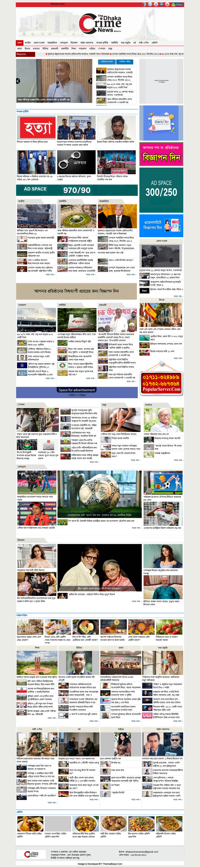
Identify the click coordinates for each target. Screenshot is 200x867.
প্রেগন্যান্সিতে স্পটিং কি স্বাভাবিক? (42, 795)
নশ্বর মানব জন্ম (117, 770)
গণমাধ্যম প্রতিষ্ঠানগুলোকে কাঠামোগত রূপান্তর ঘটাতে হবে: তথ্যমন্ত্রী (77, 687)
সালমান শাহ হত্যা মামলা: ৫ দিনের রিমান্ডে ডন (162, 758)
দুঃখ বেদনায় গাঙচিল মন (110, 758)
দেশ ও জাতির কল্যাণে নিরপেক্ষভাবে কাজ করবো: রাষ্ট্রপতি (33, 263)
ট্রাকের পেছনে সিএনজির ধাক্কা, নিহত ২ (166, 289)
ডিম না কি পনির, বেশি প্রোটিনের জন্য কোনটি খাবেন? (85, 639)
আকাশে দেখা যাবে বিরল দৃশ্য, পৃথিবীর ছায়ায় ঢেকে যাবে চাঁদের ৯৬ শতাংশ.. (161, 702)
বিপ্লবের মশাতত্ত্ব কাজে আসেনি (167, 438)
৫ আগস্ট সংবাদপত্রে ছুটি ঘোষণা (83, 714)
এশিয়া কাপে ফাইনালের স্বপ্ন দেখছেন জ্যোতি (36, 527)
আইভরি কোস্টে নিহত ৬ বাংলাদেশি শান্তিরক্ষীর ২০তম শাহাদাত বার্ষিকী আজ (35, 374)
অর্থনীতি (114, 42)
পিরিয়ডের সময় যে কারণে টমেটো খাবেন (167, 639)
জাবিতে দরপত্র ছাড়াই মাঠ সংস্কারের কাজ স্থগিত (37, 677)
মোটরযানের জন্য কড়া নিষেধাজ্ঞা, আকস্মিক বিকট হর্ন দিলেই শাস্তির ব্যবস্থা (78, 436)
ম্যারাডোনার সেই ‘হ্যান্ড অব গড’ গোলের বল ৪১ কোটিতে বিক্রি (99, 515)
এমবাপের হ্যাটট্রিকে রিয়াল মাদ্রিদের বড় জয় (162, 528)
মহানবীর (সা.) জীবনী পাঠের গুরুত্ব (84, 762)
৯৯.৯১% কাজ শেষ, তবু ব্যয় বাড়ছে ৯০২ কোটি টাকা (154, 54)
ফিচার (27, 48)
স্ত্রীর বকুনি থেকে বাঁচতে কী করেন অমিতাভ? (99, 588)
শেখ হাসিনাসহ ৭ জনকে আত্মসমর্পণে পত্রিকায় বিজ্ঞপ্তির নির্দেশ (160, 781)
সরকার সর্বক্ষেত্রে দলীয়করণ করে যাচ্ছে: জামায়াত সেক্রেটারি (46, 99)
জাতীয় (28, 42)
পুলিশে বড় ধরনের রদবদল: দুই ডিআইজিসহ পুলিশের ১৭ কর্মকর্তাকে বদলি (35, 367)
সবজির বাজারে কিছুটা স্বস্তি (79, 341)
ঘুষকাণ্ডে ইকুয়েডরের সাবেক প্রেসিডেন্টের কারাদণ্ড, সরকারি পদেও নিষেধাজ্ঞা (50, 54)
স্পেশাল (101, 48)
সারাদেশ (82, 48)
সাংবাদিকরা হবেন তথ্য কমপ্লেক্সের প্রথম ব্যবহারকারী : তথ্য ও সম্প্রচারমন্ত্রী (78, 695)
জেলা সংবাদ (39, 42)
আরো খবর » (50, 274)
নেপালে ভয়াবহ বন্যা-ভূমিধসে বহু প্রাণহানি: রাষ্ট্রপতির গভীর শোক (35, 271)
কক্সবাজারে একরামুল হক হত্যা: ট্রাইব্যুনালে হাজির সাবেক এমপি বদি (161, 796)
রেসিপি (155, 42)
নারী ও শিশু (144, 42)
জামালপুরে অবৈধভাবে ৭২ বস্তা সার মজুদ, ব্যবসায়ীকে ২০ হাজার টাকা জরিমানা (160, 277)
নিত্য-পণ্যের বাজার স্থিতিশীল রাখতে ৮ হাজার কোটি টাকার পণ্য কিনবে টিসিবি (75, 367)
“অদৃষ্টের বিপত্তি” (118, 792)
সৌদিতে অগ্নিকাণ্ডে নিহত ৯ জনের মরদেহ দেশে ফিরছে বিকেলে (34, 352)
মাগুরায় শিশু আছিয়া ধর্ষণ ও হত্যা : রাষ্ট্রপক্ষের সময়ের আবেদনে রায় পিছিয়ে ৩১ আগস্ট (162, 788)
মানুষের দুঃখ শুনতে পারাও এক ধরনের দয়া (76, 758)
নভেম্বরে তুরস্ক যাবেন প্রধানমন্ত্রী (41, 237)
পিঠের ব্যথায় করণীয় (120, 438)
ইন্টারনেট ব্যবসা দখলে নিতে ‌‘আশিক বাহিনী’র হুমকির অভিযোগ (115, 348)
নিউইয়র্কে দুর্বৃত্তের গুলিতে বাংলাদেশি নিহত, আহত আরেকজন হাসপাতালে (120, 687)
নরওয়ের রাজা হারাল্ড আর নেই (110, 252)
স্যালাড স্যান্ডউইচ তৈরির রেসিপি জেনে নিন (55, 835)
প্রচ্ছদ (19, 42)
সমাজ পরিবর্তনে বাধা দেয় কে (156, 434)
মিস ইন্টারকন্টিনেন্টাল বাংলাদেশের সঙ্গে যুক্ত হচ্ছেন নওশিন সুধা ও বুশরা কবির (36, 600)
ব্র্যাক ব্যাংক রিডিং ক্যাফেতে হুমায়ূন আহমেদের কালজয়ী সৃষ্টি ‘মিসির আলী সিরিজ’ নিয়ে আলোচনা (120, 781)
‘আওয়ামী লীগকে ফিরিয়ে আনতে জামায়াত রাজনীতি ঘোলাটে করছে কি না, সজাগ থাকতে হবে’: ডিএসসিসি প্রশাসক (116, 337)
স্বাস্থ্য (110, 48)
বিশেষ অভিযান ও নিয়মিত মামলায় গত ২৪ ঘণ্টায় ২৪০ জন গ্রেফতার (35, 178)
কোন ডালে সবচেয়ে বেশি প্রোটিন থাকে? (138, 639)
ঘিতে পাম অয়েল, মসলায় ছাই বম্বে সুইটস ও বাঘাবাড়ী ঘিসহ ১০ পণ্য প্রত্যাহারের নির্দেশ (75, 352)
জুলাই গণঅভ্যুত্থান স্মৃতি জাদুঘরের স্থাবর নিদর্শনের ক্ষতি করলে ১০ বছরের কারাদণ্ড (78, 413)
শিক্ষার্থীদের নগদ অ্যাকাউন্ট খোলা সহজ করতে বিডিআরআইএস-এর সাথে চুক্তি (74, 359)
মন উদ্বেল (115, 785)
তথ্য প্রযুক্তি (125, 42)
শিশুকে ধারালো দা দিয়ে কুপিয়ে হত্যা (32, 141)
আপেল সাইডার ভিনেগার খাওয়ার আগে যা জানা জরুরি (112, 639)
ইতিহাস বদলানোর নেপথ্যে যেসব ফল (166, 343)
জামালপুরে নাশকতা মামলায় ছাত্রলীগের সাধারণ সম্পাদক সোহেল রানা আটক (74, 143)
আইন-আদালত (86, 42)
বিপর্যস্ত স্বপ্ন (115, 762)
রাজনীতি (65, 48)
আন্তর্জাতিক (52, 42)
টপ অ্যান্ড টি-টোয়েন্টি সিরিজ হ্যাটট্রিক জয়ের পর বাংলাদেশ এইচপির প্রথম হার (101, 521)
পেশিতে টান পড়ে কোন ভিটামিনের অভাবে (118, 434)
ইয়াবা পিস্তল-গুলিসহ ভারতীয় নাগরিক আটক (115, 141)
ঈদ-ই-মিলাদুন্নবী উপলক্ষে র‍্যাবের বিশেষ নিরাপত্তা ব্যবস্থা (26, 455)
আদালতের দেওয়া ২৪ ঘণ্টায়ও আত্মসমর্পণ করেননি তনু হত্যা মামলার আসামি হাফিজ (79, 421)
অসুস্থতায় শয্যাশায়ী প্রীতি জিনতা (31, 570)
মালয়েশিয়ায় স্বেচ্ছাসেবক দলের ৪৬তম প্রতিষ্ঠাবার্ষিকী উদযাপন (116, 679)
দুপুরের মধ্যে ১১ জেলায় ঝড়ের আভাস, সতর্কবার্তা (160, 270)
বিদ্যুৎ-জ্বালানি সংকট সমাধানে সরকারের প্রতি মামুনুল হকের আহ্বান (75, 248)
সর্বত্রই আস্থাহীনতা (162, 453)
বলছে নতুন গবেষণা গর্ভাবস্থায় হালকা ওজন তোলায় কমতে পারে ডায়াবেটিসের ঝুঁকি (120, 449)
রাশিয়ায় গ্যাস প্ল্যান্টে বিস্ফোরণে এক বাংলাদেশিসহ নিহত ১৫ (32, 232)
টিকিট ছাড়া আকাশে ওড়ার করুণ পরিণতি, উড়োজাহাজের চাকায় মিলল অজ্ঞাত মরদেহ (116, 248)
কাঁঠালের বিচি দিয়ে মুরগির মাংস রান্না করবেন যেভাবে (83, 835)
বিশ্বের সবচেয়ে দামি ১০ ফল (162, 351)
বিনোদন (74, 42)
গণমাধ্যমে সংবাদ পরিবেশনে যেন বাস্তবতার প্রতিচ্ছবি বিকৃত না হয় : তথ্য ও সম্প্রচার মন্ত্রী (77, 702)
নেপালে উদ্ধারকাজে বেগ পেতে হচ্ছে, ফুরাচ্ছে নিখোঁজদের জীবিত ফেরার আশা (116, 271)
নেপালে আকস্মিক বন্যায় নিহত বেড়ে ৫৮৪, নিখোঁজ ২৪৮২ (107, 54)
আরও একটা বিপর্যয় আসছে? (121, 260)
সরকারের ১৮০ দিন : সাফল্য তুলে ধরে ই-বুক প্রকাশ (48, 455)
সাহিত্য (92, 48)
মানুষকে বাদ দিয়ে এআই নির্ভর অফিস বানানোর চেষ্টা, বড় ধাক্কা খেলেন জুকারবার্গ (160, 695)
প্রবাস (19, 48)
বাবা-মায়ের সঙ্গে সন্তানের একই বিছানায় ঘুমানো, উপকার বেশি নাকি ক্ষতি (37, 784)
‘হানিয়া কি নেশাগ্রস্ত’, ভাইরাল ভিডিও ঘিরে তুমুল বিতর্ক (91, 594)
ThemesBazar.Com (112, 864)
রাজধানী (54, 48)
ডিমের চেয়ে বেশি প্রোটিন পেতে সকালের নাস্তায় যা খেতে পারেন (57, 640)
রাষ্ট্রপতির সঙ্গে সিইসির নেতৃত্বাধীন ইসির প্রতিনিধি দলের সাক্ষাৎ (117, 363)
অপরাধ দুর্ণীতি (102, 42)
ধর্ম (134, 42)
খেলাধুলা (64, 42)
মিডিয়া (45, 48)
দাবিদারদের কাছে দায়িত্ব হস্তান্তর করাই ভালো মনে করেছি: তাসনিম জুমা (79, 458)
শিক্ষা (74, 48)
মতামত (36, 48)
